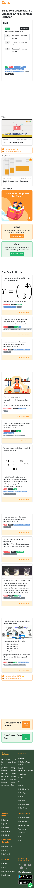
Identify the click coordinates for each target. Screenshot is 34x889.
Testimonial (22, 829)
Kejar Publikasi (6, 846)
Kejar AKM (5, 827)
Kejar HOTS (5, 831)
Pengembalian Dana (8, 871)
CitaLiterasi (22, 774)
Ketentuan (4, 864)
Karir (20, 840)
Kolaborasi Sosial (24, 821)
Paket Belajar (22, 808)
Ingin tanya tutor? (10, 149)
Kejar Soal (26, 737)
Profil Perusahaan (24, 818)
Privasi (3, 867)
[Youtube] (29, 864)
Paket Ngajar (22, 793)
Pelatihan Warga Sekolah (24, 763)
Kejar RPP (22, 785)
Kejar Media (5, 835)
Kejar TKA (4, 824)
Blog (20, 836)
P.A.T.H (20, 778)
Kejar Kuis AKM (23, 804)
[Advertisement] (17, 59)
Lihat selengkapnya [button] (23, 312)
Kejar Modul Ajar (24, 789)
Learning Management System (25, 769)
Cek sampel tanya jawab (12, 151)
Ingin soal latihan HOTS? (12, 676)
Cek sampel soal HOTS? (12, 678)
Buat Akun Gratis (17, 236)
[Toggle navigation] (31, 3)
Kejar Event (5, 850)
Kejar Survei (5, 854)
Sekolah (21, 758)
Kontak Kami (5, 875)
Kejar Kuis (26, 724)
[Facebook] (24, 864)
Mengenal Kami (23, 825)
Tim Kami (21, 833)
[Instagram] (19, 864)
